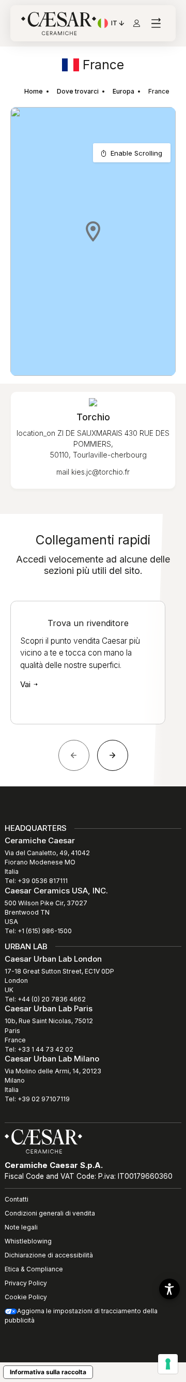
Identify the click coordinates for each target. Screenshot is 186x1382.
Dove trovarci (78, 91)
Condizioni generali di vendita (50, 1213)
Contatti (16, 1199)
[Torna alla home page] (43, 1140)
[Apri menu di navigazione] (156, 23)
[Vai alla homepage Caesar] (58, 23)
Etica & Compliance (34, 1269)
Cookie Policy (26, 1297)
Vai (26, 684)
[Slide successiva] (112, 755)
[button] (93, 231)
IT (118, 24)
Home (33, 91)
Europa (123, 91)
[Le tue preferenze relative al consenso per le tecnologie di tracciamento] (168, 1364)
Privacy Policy (26, 1283)
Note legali (21, 1227)
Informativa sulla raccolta (48, 1372)
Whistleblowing (28, 1241)
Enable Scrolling (136, 153)
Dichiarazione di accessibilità (49, 1255)
